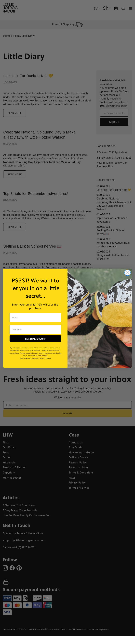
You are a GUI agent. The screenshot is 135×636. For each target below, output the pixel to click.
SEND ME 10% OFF (35, 338)
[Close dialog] (127, 273)
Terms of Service (45, 358)
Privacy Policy (31, 358)
